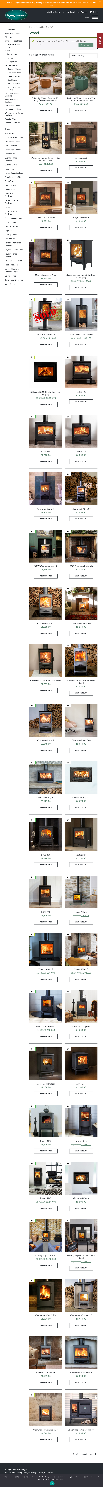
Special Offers (11, 119)
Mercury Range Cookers (11, 212)
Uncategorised (11, 61)
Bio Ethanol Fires (12, 33)
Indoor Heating (11, 54)
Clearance (9, 37)
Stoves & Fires (11, 65)
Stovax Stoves (10, 276)
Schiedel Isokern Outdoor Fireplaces (12, 270)
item (95, 12)
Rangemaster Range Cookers (13, 244)
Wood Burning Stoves (14, 88)
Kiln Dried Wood (14, 72)
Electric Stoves (14, 76)
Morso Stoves (10, 222)
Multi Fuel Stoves (15, 83)
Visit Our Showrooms (55, 12)
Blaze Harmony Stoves (14, 137)
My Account (83, 12)
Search (72, 12)
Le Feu (10, 58)
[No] (100, 1480)
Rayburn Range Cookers (11, 255)
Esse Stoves (10, 154)
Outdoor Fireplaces (13, 41)
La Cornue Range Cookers (11, 195)
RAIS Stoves (10, 239)
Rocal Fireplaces (11, 265)
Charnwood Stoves (12, 141)
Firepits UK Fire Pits (13, 177)
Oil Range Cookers (13, 109)
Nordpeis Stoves (11, 226)
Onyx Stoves (10, 230)
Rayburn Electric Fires (14, 250)
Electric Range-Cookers (11, 100)
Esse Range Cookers (13, 150)
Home (31, 27)
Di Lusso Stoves (11, 145)
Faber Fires (9, 169)
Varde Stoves (10, 284)
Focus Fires (9, 181)
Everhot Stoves (11, 165)
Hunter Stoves (10, 189)
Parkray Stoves (11, 235)
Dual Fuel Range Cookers (12, 94)
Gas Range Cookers (13, 105)
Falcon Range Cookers (14, 173)
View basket (86, 45)
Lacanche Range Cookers (11, 201)
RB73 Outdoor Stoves (13, 261)
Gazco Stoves (10, 185)
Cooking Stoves (14, 69)
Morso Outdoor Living (14, 45)
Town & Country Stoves (14, 280)
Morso (7, 50)
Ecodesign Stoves (12, 123)
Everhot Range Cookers (11, 159)
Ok (52, 1483)
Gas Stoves (12, 80)
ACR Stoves (9, 133)
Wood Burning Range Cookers (14, 114)
